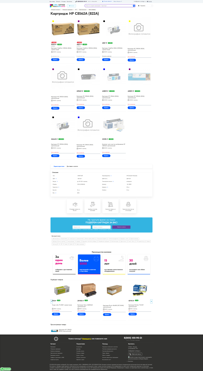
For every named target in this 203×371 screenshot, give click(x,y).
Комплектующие (114, 241)
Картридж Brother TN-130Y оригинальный (136, 305)
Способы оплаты (80, 351)
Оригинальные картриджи (56, 353)
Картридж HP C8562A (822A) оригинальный (65, 330)
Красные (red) (80, 238)
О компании (79, 346)
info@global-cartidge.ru (140, 1)
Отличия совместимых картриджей (110, 357)
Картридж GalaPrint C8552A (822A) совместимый (61, 48)
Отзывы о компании (81, 357)
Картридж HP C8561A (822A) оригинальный (110, 97)
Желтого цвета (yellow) (90, 238)
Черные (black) (64, 238)
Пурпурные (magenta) (101, 238)
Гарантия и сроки (80, 359)
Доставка (52, 1)
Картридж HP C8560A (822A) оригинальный (85, 97)
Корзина (146, 5)
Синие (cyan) (72, 238)
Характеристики (59, 166)
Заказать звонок (121, 227)
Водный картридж (134, 238)
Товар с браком (105, 353)
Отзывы (63, 1)
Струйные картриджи (55, 351)
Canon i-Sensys (131, 241)
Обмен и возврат (106, 355)
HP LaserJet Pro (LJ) (141, 241)
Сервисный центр (55, 359)
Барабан (78, 241)
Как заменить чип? (106, 359)
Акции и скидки (80, 355)
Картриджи (53, 346)
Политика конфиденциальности (109, 349)
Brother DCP (72, 244)
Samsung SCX (56, 244)
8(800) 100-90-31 (133, 337)
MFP (61, 244)
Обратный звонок (136, 354)
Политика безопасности (107, 351)
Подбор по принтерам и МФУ (57, 357)
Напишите (86, 339)
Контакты (69, 1)
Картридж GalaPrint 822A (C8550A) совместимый (112, 48)
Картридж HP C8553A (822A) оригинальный (59, 97)
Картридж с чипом (124, 238)
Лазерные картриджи (55, 349)
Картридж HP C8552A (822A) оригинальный (136, 49)
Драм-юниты (123, 241)
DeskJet (148, 241)
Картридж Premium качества (59, 241)
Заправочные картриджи (103, 241)
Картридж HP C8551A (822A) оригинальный (85, 145)
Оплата (58, 1)
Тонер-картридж (70, 241)
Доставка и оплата (72, 166)
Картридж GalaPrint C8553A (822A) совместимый (87, 48)
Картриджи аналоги (55, 355)
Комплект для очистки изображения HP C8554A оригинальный (113, 145)
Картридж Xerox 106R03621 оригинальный (85, 305)
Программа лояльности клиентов (110, 346)
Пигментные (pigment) (113, 238)
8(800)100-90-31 (82, 1)
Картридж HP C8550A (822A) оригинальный (59, 145)
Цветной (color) (56, 238)
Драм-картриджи (80, 244)
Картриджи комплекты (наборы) (89, 241)
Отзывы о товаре (80, 353)
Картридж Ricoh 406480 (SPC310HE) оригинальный (113, 306)
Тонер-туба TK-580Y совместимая (62, 305)
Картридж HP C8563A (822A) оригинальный (136, 97)
